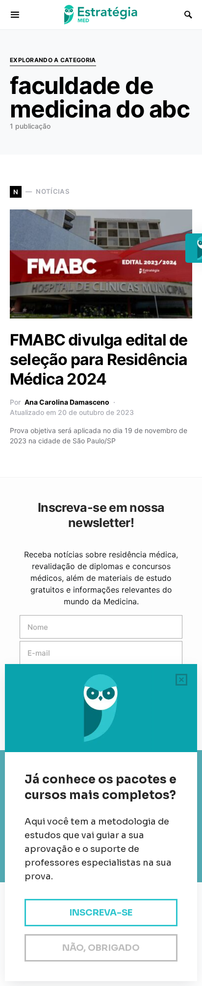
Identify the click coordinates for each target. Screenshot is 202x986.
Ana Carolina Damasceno (67, 402)
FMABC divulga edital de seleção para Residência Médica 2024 (99, 359)
